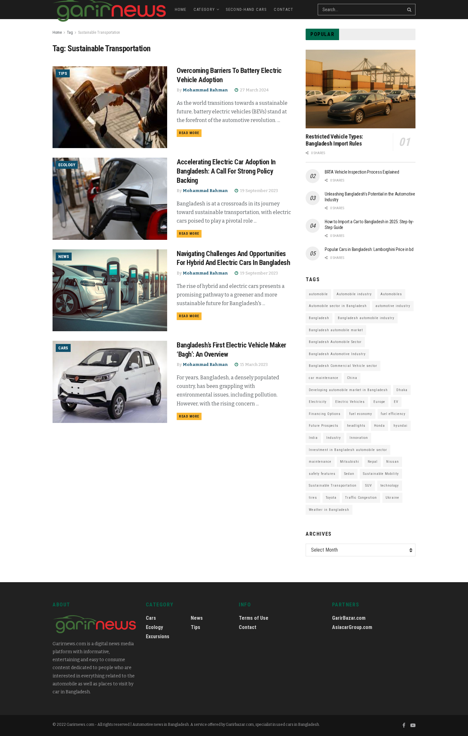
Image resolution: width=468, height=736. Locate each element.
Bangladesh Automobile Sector (335, 342)
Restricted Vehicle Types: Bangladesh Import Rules (334, 140)
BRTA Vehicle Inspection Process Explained (362, 172)
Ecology (66, 164)
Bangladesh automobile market (336, 330)
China (352, 378)
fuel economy (360, 414)
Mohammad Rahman (205, 90)
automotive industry (392, 306)
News (63, 256)
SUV (368, 485)
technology (389, 485)
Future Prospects (323, 426)
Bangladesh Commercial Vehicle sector (343, 366)
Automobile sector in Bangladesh (338, 306)
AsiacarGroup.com (352, 627)
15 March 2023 (253, 364)
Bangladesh (319, 318)
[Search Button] (409, 9)
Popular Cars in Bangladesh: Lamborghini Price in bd (369, 249)
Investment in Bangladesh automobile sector (348, 450)
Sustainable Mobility (381, 474)
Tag (70, 32)
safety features (322, 474)
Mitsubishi (349, 462)
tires (313, 498)
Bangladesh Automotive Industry (337, 354)
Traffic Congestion (361, 498)
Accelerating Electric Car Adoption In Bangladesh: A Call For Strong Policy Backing (226, 171)
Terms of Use (253, 618)
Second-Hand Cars (246, 9)
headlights (356, 426)
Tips (62, 73)
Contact (283, 9)
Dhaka (402, 390)
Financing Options (325, 414)
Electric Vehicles (350, 402)
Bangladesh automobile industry (366, 318)
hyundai (401, 426)
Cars (63, 348)
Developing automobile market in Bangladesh (348, 390)
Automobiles (391, 294)
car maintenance (323, 378)
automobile (318, 294)
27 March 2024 (254, 90)
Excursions (157, 636)
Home (181, 9)
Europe (379, 402)
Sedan (349, 474)
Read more (189, 133)
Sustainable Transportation (99, 32)
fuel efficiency (393, 414)
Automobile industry (354, 294)
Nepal (373, 462)
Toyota (331, 498)
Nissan (392, 462)
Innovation (359, 438)
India (313, 438)
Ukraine (392, 498)
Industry (333, 438)
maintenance (320, 462)
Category (204, 9)
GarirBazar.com (348, 618)
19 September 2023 (258, 190)
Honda (379, 426)
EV (396, 402)
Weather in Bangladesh (329, 510)
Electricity (318, 402)
